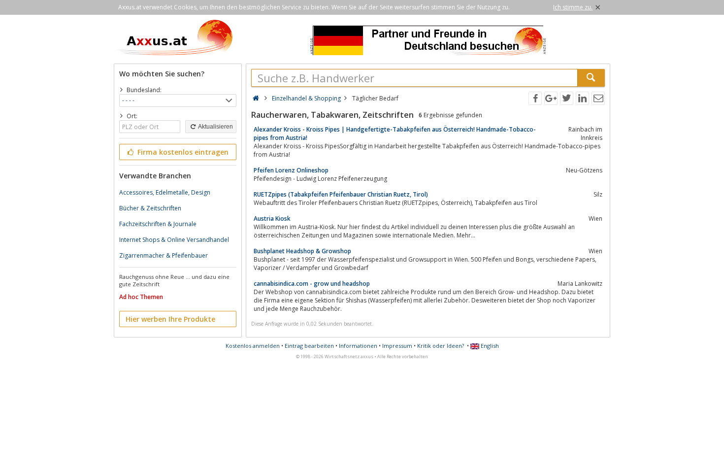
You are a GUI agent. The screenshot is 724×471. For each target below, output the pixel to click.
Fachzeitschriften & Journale (158, 224)
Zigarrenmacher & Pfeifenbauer (163, 255)
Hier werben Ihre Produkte (170, 319)
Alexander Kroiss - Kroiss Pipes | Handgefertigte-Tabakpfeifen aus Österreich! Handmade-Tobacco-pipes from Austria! (395, 133)
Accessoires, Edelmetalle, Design (164, 192)
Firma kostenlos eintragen (182, 152)
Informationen (358, 345)
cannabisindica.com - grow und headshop (312, 283)
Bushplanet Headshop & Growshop (302, 251)
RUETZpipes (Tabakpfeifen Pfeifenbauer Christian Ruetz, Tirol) (341, 194)
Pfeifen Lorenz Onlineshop (291, 170)
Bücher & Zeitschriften (150, 208)
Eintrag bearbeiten (309, 345)
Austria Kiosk (272, 218)
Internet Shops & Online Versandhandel (174, 240)
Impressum (397, 345)
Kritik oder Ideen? (440, 345)
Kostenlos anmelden (253, 345)
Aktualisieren (215, 126)
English (489, 345)
